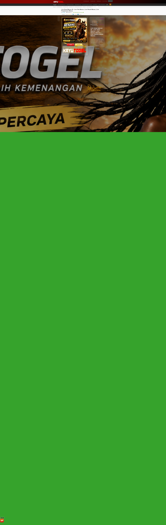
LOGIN (70, 44)
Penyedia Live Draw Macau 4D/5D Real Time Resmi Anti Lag (98, 24)
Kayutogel (63, 12)
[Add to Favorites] (59, 17)
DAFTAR (78, 44)
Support (80, 14)
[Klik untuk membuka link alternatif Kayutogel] (74, 30)
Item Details (63, 14)
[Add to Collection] (59, 20)
